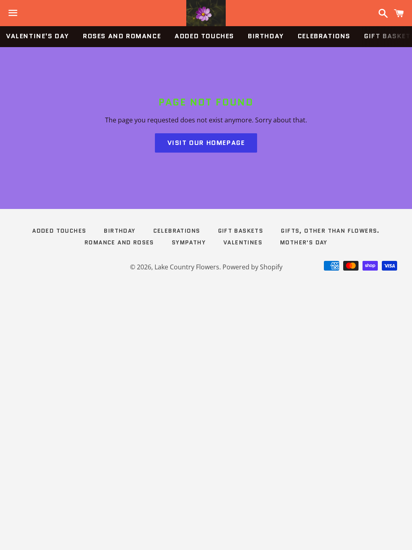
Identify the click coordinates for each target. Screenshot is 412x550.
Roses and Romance (122, 36)
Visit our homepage (206, 142)
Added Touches (204, 36)
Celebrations (324, 36)
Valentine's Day (37, 36)
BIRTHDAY (266, 36)
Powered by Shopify (252, 267)
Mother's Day (304, 242)
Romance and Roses (119, 242)
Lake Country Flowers (186, 267)
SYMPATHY (189, 242)
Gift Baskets (241, 231)
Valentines (242, 242)
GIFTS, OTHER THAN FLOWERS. (330, 231)
